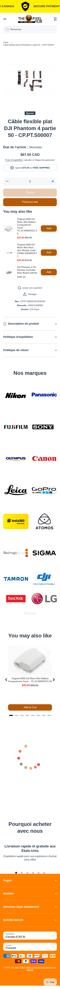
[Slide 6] (44, 873)
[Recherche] (6, 29)
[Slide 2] (22, 873)
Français (11, 948)
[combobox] (30, 29)
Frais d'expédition (14, 160)
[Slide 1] (16, 873)
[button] (55, 19)
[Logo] (30, 19)
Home (5, 42)
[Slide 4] (33, 873)
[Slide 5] (39, 873)
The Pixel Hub (17, 967)
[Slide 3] (27, 873)
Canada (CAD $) (15, 936)
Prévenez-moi (30, 202)
